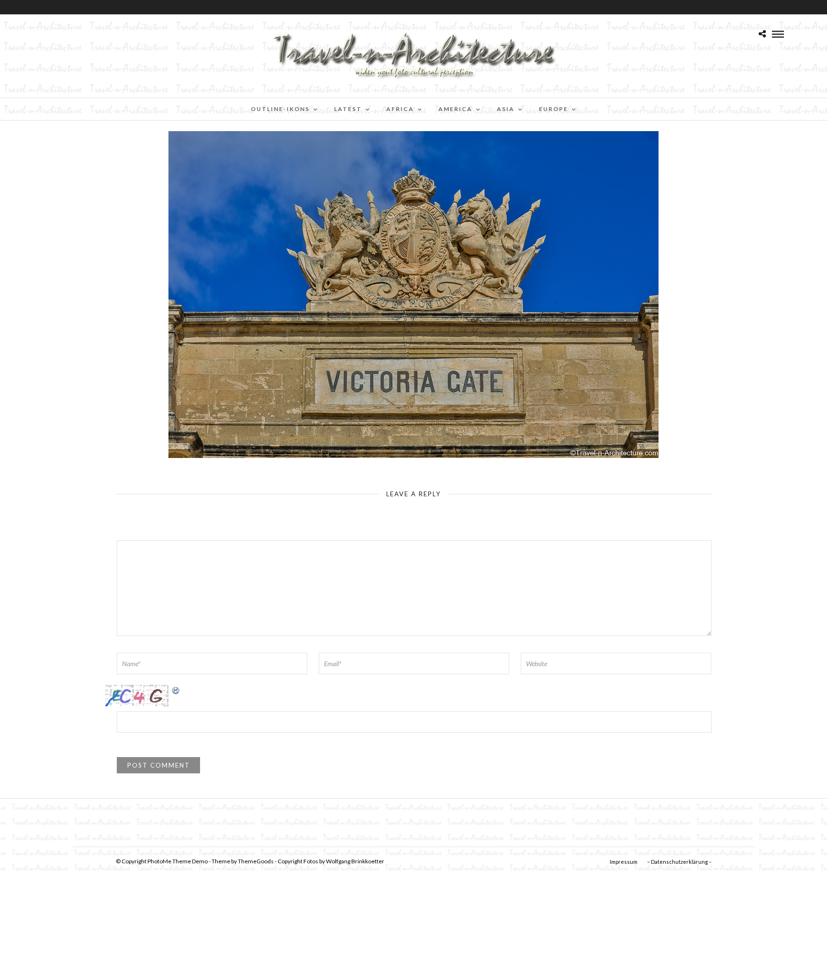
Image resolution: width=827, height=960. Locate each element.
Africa (400, 108)
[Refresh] (176, 690)
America (455, 108)
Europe (553, 108)
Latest (348, 108)
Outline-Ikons (280, 108)
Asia (505, 108)
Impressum (623, 862)
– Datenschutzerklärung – (679, 862)
